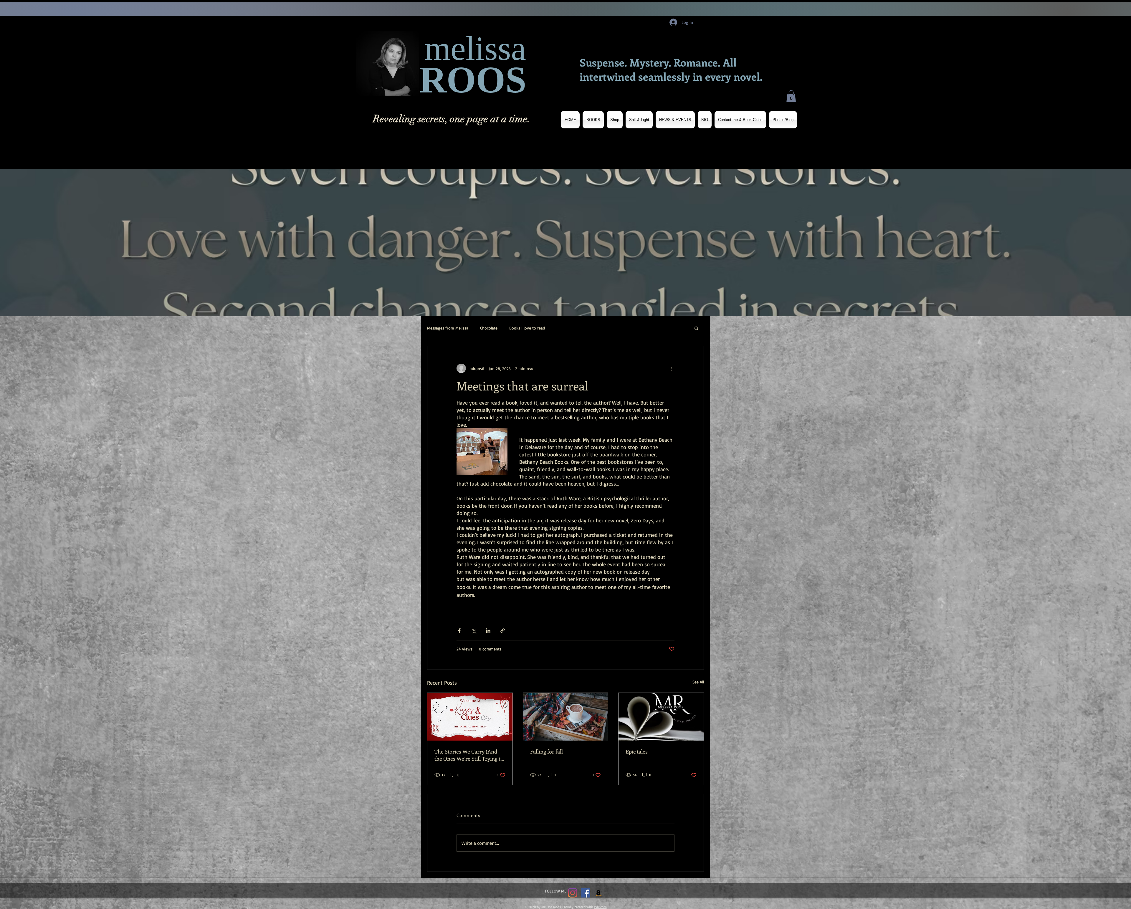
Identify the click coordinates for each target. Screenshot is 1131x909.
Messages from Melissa (447, 327)
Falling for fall (546, 751)
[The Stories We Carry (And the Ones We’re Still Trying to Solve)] (469, 717)
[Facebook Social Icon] (585, 893)
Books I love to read (527, 327)
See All (698, 681)
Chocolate (488, 327)
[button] (791, 96)
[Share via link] (502, 630)
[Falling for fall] (565, 717)
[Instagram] (572, 893)
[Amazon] (598, 893)
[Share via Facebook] (459, 630)
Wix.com (600, 907)
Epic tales (637, 751)
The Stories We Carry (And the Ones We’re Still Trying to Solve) (468, 755)
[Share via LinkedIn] (488, 630)
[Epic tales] (661, 717)
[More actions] (670, 368)
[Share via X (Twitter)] (474, 630)
